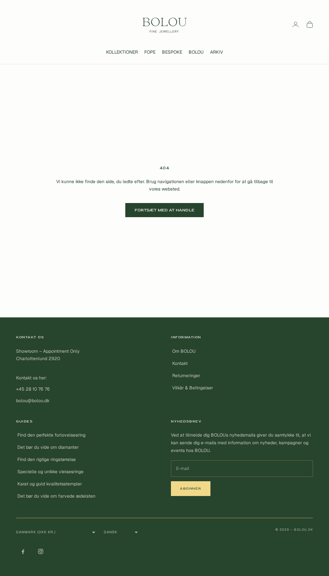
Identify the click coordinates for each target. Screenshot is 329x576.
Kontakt (180, 363)
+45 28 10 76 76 (33, 389)
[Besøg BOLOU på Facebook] (23, 551)
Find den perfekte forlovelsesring (51, 435)
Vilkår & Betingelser (192, 388)
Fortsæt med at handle (164, 210)
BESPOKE (172, 52)
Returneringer (186, 375)
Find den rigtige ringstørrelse (46, 459)
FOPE (150, 52)
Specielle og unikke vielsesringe (50, 471)
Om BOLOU (184, 351)
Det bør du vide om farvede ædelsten (56, 496)
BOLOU (196, 52)
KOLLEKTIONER (122, 52)
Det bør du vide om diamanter (48, 447)
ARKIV (216, 52)
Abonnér (190, 488)
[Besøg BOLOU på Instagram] (40, 551)
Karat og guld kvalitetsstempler (49, 484)
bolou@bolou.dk (32, 400)
